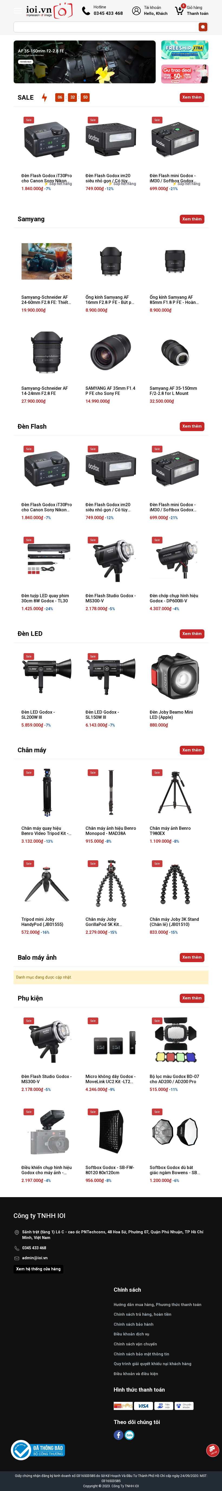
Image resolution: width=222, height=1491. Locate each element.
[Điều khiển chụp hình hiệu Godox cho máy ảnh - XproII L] (46, 1131)
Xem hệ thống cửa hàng (38, 1269)
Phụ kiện (30, 998)
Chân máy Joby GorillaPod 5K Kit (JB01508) (102, 924)
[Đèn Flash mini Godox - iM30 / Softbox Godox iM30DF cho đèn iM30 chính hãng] (175, 140)
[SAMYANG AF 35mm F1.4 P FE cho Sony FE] (111, 352)
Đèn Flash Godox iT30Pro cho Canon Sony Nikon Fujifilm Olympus (46, 510)
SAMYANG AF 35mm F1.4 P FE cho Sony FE (110, 391)
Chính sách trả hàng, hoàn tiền (142, 1314)
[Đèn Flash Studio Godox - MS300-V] (111, 560)
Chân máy (32, 750)
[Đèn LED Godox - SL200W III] (46, 676)
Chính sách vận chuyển (135, 1344)
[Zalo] (129, 1435)
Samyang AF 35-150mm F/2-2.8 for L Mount (173, 391)
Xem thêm (192, 97)
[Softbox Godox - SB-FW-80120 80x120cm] (111, 1131)
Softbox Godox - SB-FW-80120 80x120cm (110, 1170)
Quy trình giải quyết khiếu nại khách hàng (152, 1364)
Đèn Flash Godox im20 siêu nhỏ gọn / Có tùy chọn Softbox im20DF (108, 510)
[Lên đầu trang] (213, 1465)
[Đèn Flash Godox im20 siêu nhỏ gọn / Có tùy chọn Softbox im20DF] (111, 140)
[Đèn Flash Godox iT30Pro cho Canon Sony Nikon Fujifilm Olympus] (46, 140)
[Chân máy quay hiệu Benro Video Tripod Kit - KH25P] (46, 792)
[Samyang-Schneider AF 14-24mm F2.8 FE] (46, 352)
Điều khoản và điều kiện (136, 1374)
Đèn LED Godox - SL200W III (38, 715)
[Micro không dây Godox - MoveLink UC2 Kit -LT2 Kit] (111, 1040)
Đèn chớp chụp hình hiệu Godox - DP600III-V (174, 598)
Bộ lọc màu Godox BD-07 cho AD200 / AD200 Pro (174, 1079)
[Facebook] (119, 1435)
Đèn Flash (32, 426)
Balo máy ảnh (37, 957)
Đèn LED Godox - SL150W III (102, 715)
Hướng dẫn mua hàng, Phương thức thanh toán (157, 1304)
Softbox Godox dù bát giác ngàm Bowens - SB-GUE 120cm (174, 1172)
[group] (85, 62)
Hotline (108, 10)
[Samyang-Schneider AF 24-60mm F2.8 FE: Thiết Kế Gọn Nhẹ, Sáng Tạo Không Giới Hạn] (46, 261)
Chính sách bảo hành (134, 1324)
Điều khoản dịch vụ (131, 1334)
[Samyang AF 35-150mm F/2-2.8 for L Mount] (175, 352)
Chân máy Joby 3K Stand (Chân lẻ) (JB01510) (174, 922)
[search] (203, 27)
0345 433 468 (34, 1248)
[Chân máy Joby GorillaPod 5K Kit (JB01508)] (111, 883)
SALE (26, 97)
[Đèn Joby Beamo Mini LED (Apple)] (175, 676)
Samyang (31, 219)
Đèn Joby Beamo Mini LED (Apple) (171, 715)
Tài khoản (156, 10)
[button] (85, 80)
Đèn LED (30, 633)
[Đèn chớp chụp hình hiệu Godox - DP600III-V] (175, 560)
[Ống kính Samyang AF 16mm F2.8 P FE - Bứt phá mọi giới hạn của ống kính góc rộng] (111, 261)
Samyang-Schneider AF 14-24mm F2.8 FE (44, 391)
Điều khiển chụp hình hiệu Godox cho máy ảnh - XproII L (46, 1172)
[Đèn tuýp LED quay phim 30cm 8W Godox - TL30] (46, 560)
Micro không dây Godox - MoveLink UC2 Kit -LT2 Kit (111, 1081)
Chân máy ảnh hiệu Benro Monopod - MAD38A (111, 831)
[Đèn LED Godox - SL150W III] (111, 676)
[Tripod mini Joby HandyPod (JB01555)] (46, 883)
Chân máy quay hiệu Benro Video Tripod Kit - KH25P (44, 833)
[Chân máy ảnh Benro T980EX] (175, 792)
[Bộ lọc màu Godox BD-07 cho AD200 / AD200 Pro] (175, 1040)
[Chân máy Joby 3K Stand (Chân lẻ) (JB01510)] (175, 883)
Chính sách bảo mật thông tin (141, 1354)
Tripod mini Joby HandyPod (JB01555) (42, 922)
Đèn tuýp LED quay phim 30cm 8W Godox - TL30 (45, 598)
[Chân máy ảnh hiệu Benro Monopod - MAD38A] (111, 792)
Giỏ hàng (195, 10)
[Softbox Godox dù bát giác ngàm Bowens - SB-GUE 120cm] (175, 1131)
